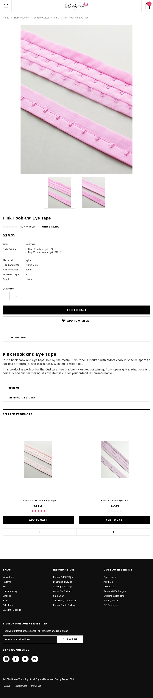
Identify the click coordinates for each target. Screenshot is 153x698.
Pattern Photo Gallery (64, 605)
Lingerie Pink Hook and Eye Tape (38, 500)
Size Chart (58, 596)
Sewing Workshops (63, 586)
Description (17, 337)
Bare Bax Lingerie (12, 610)
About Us (108, 582)
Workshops (8, 577)
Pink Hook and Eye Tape (76, 17)
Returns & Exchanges (115, 591)
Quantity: (8, 288)
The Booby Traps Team (64, 600)
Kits (5, 586)
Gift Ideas (8, 605)
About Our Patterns (62, 591)
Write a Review (50, 226)
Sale (5, 600)
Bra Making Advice (62, 582)
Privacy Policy (111, 600)
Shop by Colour (41, 17)
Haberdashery (21, 17)
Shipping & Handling (114, 596)
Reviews (14, 387)
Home (6, 17)
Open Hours (110, 577)
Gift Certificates (111, 605)
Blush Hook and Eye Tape (114, 500)
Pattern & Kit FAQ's (63, 577)
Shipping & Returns (22, 397)
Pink (56, 17)
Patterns (7, 582)
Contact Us (109, 586)
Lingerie (7, 596)
